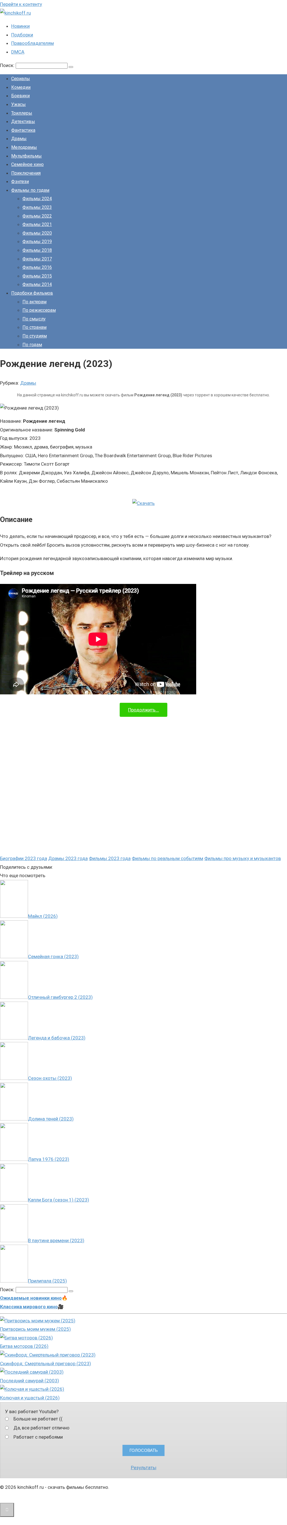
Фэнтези (20, 181)
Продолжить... (143, 710)
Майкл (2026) (43, 916)
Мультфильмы (26, 156)
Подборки (22, 35)
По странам (34, 327)
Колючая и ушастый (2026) (30, 1398)
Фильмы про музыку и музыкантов (242, 858)
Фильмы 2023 (37, 207)
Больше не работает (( (38, 1419)
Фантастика (23, 130)
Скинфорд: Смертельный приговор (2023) (45, 1363)
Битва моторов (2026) (24, 1346)
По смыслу (34, 319)
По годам (32, 344)
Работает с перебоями (38, 1437)
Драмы (19, 138)
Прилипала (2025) (47, 1281)
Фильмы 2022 (37, 216)
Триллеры (21, 113)
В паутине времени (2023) (56, 1240)
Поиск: (8, 65)
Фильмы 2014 (37, 284)
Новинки (20, 26)
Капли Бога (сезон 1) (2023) (58, 1200)
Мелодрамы (24, 147)
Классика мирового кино (29, 1306)
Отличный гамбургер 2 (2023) (60, 997)
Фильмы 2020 (37, 233)
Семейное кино (27, 164)
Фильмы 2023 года (110, 858)
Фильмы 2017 (37, 259)
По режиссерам (39, 310)
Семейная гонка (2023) (53, 956)
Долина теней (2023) (51, 1119)
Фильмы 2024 (37, 198)
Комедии (21, 87)
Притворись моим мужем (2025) (35, 1329)
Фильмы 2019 (37, 241)
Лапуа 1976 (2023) (48, 1159)
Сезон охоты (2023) (50, 1078)
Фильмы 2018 (37, 250)
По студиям (34, 336)
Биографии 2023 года (23, 858)
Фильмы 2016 (37, 267)
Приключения (26, 173)
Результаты (143, 1467)
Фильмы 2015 (37, 276)
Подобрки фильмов (32, 293)
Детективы (23, 121)
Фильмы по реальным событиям (167, 858)
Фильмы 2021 (37, 224)
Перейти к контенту (21, 4)
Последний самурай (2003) (29, 1380)
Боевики (20, 95)
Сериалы (20, 78)
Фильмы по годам (30, 190)
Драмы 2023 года (68, 858)
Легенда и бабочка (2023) (56, 1038)
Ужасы (18, 104)
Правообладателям (32, 43)
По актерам (34, 301)
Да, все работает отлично (41, 1428)
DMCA (17, 52)
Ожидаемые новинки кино (31, 1298)
